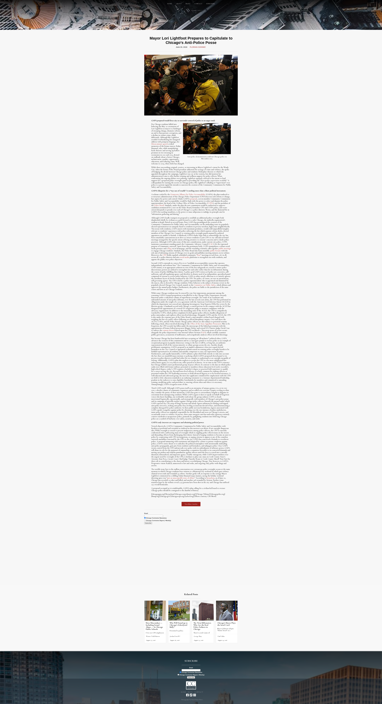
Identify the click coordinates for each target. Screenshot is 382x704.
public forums (215, 251)
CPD (165, 255)
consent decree (168, 330)
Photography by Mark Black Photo (192, 700)
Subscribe (210, 4)
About (179, 4)
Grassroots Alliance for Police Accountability (188, 194)
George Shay (198, 636)
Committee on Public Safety (205, 285)
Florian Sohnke (198, 47)
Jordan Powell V (175, 636)
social (182, 257)
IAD (203, 332)
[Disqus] (191, 549)
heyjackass (211, 478)
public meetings (225, 248)
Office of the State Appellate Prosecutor (205, 324)
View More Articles (191, 504)
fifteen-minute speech (159, 144)
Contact (198, 4)
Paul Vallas (221, 636)
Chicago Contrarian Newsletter (156, 518)
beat (198, 255)
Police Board (159, 205)
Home (169, 4)
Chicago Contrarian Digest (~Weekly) (158, 520)
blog (170, 248)
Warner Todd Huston (153, 636)
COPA (210, 203)
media (187, 257)
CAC (211, 244)
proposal (193, 199)
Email (146, 513)
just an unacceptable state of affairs (180, 478)
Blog (190, 692)
